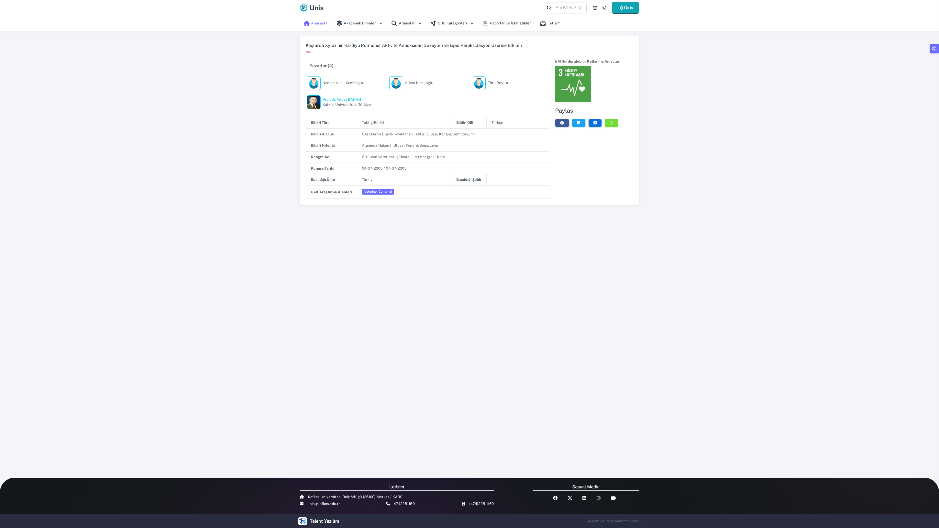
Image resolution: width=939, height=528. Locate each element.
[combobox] (565, 7)
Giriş (628, 7)
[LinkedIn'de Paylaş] (595, 123)
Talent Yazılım (324, 521)
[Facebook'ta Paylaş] (562, 123)
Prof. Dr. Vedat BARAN (342, 99)
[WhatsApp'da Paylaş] (611, 123)
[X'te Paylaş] (578, 123)
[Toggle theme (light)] (604, 8)
